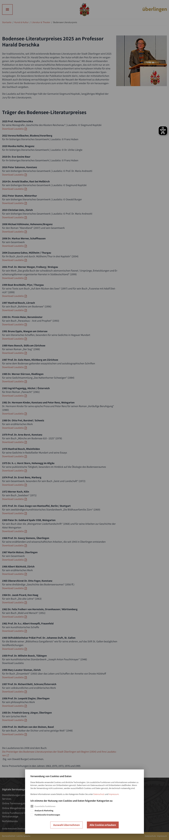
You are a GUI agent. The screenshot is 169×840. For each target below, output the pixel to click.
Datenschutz (98, 794)
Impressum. (114, 794)
